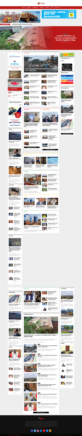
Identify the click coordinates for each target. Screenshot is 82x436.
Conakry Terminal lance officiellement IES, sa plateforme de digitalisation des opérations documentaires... (52, 137)
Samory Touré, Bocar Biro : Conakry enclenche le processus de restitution (28, 165)
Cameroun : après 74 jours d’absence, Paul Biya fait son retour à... (52, 103)
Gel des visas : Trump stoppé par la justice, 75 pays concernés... (67, 129)
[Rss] (50, 431)
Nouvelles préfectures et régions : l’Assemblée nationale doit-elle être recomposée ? (53, 75)
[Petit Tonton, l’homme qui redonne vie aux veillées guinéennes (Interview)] (32, 296)
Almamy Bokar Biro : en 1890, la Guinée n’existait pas (67, 356)
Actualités (28, 7)
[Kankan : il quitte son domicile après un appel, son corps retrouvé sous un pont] (15, 191)
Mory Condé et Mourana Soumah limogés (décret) (47, 394)
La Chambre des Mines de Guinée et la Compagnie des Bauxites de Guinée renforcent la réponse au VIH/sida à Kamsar (31, 125)
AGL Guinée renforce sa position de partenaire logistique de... (33, 131)
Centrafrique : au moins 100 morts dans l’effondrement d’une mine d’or (14, 176)
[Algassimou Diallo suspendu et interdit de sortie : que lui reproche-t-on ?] (11, 376)
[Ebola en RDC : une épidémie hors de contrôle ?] (29, 201)
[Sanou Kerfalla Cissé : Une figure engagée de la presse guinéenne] (63, 376)
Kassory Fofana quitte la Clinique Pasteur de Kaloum (40, 206)
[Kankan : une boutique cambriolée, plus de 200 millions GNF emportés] (11, 214)
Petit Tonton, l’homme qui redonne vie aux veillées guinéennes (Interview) (32, 304)
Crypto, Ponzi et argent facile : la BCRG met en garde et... (17, 265)
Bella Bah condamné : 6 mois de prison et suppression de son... (17, 383)
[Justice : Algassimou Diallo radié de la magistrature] (44, 87)
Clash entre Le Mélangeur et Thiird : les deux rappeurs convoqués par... (40, 165)
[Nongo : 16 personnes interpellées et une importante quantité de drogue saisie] (52, 201)
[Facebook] (32, 431)
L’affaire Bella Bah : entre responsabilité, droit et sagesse (69, 383)
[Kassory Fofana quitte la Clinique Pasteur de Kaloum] (41, 201)
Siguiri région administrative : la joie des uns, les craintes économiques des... (35, 81)
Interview (41, 7)
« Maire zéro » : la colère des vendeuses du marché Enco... (17, 208)
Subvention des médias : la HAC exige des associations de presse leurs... (35, 103)
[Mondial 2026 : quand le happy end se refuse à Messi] (44, 220)
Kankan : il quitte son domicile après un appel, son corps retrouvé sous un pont (15, 198)
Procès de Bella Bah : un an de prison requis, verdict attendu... (17, 389)
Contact (56, 7)
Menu (19, 235)
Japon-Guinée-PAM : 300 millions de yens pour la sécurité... (34, 137)
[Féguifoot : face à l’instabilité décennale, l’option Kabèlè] (63, 370)
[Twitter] (35, 431)
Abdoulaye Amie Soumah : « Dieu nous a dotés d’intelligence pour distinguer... (53, 308)
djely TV (52, 7)
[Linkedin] (41, 431)
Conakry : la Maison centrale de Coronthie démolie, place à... (22, 24)
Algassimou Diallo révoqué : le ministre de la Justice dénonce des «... (53, 97)
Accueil (23, 7)
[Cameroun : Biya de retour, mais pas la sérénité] (44, 92)
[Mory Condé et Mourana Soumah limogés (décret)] (26, 87)
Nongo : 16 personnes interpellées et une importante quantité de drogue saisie (52, 206)
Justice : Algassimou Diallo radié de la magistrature (48, 403)
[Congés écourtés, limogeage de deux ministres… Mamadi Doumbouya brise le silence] (44, 81)
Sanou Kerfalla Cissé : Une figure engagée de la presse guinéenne (69, 376)
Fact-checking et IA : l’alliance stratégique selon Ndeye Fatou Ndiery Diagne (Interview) (52, 298)
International (35, 7)
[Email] (47, 431)
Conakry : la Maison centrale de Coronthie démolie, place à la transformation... (66, 115)
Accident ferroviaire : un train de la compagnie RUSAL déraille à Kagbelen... (67, 100)
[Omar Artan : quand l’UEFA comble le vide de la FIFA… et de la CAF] (44, 215)
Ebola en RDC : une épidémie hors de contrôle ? (29, 206)
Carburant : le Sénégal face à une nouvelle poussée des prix (17, 258)
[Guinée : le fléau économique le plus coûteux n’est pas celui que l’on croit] (11, 278)
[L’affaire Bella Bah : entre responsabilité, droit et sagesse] (63, 383)
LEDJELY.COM (11, 200)
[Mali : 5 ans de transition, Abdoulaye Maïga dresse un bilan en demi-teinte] (11, 271)
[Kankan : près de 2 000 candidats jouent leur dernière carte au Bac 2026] (67, 329)
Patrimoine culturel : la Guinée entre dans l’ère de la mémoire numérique (52, 165)
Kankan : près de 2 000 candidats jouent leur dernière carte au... (66, 335)
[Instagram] (38, 431)
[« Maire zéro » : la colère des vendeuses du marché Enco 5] (11, 208)
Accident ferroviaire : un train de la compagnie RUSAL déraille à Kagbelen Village (65, 38)
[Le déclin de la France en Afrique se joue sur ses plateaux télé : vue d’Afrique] (44, 224)
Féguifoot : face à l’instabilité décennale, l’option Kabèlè (69, 370)
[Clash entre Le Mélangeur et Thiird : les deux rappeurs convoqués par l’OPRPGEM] (41, 160)
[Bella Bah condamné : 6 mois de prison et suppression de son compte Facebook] (11, 383)
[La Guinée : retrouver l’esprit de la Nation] (63, 365)
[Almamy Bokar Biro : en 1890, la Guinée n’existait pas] (67, 350)
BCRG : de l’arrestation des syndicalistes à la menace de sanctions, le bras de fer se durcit (15, 249)
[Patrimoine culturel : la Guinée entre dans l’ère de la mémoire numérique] (52, 160)
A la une (65, 34)
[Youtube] (44, 431)
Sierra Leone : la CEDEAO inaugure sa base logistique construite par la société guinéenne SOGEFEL (50, 124)
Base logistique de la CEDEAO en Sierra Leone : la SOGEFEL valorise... (52, 130)
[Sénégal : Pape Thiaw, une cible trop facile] (44, 228)
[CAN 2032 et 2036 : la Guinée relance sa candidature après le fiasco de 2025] (26, 98)
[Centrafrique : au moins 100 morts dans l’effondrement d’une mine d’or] (15, 170)
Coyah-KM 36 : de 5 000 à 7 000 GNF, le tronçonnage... (66, 318)
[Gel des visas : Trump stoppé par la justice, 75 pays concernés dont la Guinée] (26, 76)
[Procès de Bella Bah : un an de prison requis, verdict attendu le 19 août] (11, 389)
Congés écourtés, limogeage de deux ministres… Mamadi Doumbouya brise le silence (52, 81)
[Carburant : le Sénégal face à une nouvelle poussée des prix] (11, 258)
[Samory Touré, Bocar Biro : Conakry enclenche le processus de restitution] (29, 160)
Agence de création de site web (15, 104)
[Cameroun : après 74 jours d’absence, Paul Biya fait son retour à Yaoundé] (44, 103)
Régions (47, 7)
